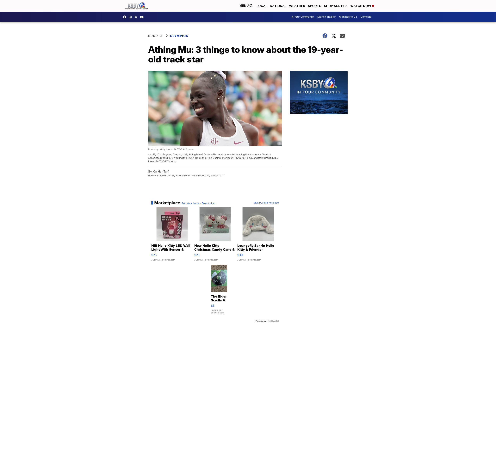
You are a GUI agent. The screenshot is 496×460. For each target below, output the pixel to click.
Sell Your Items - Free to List (198, 203)
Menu (244, 5)
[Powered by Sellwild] (273, 321)
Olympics (179, 36)
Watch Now (361, 6)
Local (262, 6)
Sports (314, 6)
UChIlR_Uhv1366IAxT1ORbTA (143, 17)
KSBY (136, 17)
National (278, 6)
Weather (297, 6)
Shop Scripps (336, 6)
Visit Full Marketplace (266, 202)
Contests (366, 17)
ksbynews (125, 17)
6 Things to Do (348, 17)
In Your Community (302, 17)
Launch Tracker (326, 17)
